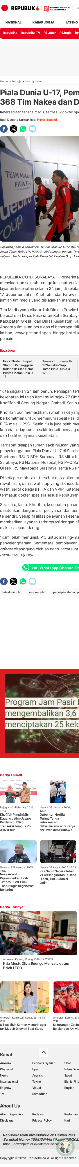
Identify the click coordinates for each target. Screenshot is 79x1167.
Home (4, 81)
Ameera (5, 1063)
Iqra (35, 1069)
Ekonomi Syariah (43, 1063)
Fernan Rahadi (47, 119)
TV (2, 1094)
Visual (36, 1087)
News (4, 1075)
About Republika (11, 1114)
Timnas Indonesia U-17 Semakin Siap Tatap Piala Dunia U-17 (57, 367)
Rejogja (16, 81)
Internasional (9, 1081)
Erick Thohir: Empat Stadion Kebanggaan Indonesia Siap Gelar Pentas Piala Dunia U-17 (18, 368)
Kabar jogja (43, 22)
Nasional (13, 22)
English (69, 1087)
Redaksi (38, 1114)
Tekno (36, 1081)
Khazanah (7, 1069)
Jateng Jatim (33, 81)
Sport (68, 1075)
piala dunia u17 (11, 592)
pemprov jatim (37, 592)
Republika (10, 32)
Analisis (37, 1075)
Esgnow (5, 1087)
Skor (67, 1063)
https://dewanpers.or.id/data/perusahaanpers (35, 1144)
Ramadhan (39, 1094)
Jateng (71, 22)
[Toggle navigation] (4, 7)
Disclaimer (7, 1120)
